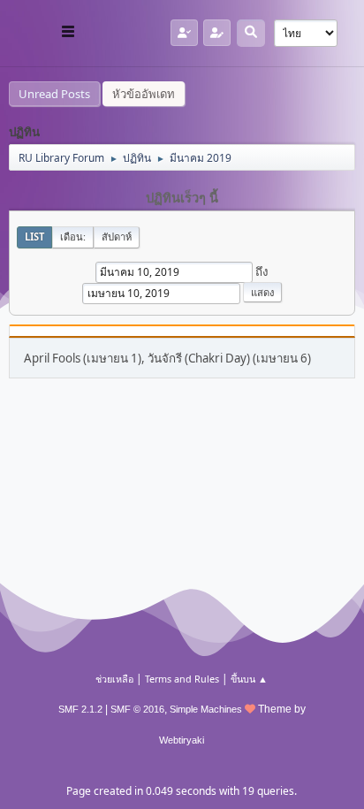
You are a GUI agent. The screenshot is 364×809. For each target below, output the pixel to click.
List (34, 236)
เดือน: (73, 236)
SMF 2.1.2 (80, 709)
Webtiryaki (181, 740)
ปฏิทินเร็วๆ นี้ (182, 198)
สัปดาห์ (117, 236)
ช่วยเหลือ (114, 678)
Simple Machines (206, 709)
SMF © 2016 (137, 709)
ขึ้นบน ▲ (249, 678)
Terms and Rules (182, 678)
